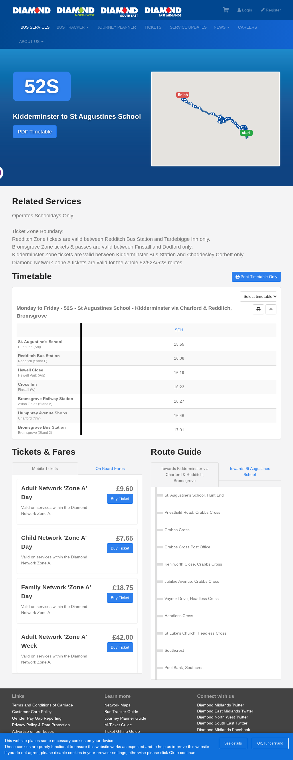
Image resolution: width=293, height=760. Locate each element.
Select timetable (258, 296)
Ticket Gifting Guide (122, 731)
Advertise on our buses (33, 731)
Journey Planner (116, 27)
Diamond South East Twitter (222, 723)
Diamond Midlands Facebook (223, 729)
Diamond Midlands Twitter (220, 705)
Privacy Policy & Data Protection (41, 724)
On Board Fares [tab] (110, 468)
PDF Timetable (35, 132)
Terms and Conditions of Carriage (42, 705)
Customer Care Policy (32, 711)
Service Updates (188, 27)
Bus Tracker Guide (121, 711)
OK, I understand (270, 743)
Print (258, 276)
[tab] (185, 474)
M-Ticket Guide (118, 724)
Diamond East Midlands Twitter (225, 711)
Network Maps (117, 705)
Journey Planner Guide (125, 718)
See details (233, 743)
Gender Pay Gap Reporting (37, 718)
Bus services (35, 27)
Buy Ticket (120, 498)
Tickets (152, 27)
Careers (247, 27)
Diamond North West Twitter (222, 717)
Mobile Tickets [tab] (45, 468)
